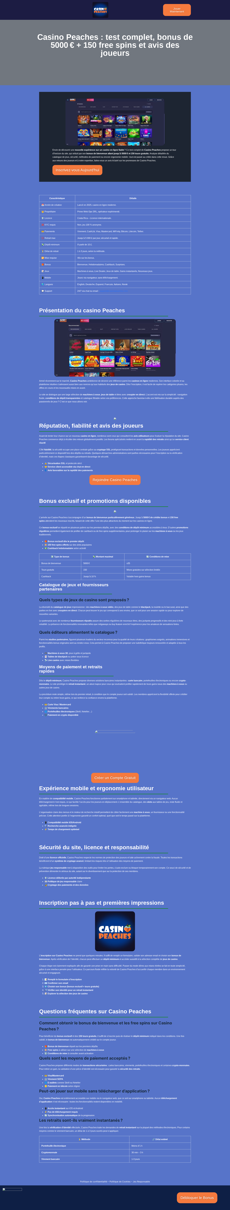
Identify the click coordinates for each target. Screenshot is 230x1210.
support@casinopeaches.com (114, 291)
